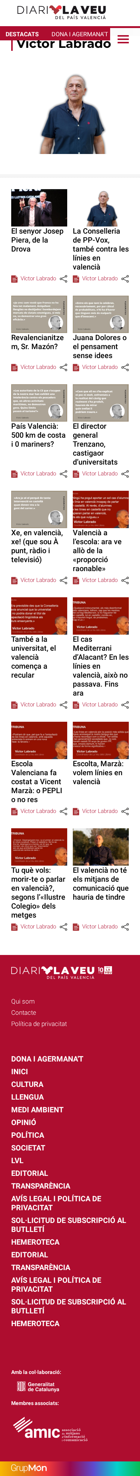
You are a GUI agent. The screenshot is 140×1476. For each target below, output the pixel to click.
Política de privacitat (39, 1023)
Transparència (40, 1185)
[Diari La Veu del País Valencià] (56, 22)
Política (27, 1135)
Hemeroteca (35, 1242)
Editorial (29, 1173)
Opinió (23, 1122)
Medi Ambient (37, 1109)
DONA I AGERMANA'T (80, 34)
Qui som (23, 1001)
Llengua (27, 1097)
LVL (17, 1160)
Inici (19, 1071)
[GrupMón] (70, 1468)
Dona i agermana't (47, 1058)
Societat (28, 1147)
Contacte (23, 1012)
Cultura (27, 1084)
